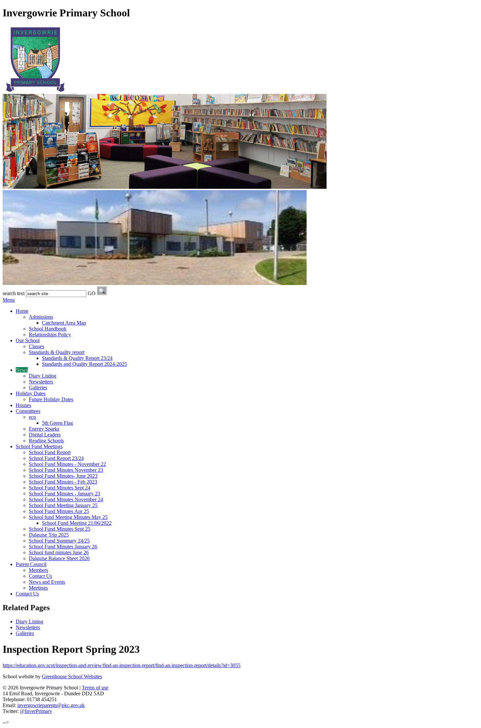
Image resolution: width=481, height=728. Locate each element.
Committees (28, 411)
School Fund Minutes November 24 (66, 499)
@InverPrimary (36, 711)
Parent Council (31, 564)
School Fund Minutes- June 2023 (63, 476)
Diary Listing (42, 376)
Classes (36, 346)
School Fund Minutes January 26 (63, 546)
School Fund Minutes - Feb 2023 (63, 482)
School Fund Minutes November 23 (66, 470)
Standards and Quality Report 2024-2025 (84, 364)
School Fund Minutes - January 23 (64, 493)
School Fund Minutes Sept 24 (59, 487)
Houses (23, 405)
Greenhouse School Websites (72, 676)
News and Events (47, 582)
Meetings (38, 588)
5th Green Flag (57, 423)
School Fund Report (50, 452)
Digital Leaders (45, 434)
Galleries (38, 387)
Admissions (41, 317)
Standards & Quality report (56, 352)
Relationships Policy (50, 334)
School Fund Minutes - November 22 (67, 464)
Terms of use (95, 687)
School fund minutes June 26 (59, 552)
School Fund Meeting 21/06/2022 (77, 523)
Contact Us (40, 576)
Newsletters (41, 381)
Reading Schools (46, 440)
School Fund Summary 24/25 (59, 540)
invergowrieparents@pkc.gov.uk (51, 705)
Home (22, 311)
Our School (28, 340)
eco (32, 417)
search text (14, 293)
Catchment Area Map (64, 323)
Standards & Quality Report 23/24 (77, 358)
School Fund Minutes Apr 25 (59, 511)
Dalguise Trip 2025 (49, 535)
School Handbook (47, 328)
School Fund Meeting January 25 (63, 505)
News (22, 370)
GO (92, 293)
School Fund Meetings (39, 446)
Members (38, 570)
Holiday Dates (30, 393)
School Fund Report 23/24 (56, 458)
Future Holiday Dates (51, 399)
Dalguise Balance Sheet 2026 (59, 558)
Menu (9, 300)
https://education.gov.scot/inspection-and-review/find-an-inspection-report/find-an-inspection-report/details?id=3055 (121, 665)
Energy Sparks (44, 429)
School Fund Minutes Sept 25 (59, 529)
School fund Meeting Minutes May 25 (68, 517)
